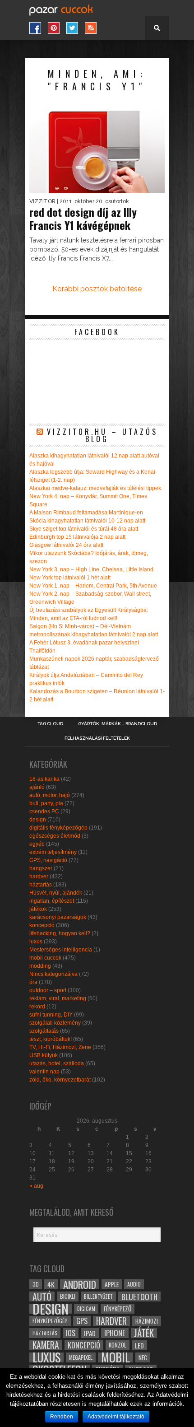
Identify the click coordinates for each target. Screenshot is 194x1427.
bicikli (67, 1296)
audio (134, 1284)
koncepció (42, 925)
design (37, 819)
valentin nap (44, 1071)
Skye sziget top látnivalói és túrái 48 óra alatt (83, 529)
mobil (115, 1357)
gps (82, 1321)
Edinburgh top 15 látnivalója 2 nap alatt (77, 537)
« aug (36, 1186)
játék (144, 1333)
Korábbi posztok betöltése (97, 288)
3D (35, 1284)
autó (41, 1296)
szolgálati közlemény (55, 1023)
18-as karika (44, 779)
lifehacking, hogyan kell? (59, 933)
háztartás (40, 884)
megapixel (80, 1357)
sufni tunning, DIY (51, 1015)
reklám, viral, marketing (57, 998)
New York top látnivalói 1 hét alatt (70, 577)
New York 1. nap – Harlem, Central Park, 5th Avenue (93, 586)
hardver (38, 876)
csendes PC (44, 811)
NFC (143, 1357)
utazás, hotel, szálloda (56, 1063)
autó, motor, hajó (49, 795)
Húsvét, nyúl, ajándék (55, 893)
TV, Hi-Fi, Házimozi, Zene (60, 1047)
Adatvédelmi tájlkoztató (116, 1416)
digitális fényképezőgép (58, 828)
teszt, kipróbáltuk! (50, 1039)
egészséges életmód (54, 836)
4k (51, 1284)
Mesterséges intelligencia (60, 950)
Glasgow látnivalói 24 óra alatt (66, 545)
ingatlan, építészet (51, 901)
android (79, 1284)
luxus (35, 941)
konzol (117, 1345)
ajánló (37, 787)
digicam (86, 1308)
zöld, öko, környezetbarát (60, 1080)
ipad (90, 1333)
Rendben (61, 1416)
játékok (38, 909)
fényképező (117, 1308)
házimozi (146, 1320)
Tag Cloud (50, 724)
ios (70, 1333)
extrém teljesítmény (53, 852)
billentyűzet (98, 1296)
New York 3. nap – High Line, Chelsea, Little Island (91, 569)
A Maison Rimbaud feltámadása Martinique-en (86, 512)
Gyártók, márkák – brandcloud (117, 724)
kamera (45, 1345)
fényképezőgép (50, 1320)
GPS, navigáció (48, 860)
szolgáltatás (44, 1031)
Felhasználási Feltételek (97, 738)
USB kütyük (43, 1055)
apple (112, 1284)
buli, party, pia (46, 803)
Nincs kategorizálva (53, 974)
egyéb (37, 844)
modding (40, 966)
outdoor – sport (47, 990)
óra (33, 982)
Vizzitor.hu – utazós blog (102, 435)
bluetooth (139, 1296)
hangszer (40, 868)
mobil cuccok (45, 958)
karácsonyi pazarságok (57, 917)
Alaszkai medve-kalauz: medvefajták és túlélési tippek (95, 488)
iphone (114, 1333)
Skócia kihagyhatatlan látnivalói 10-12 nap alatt (87, 521)
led (139, 1345)
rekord (37, 1006)
